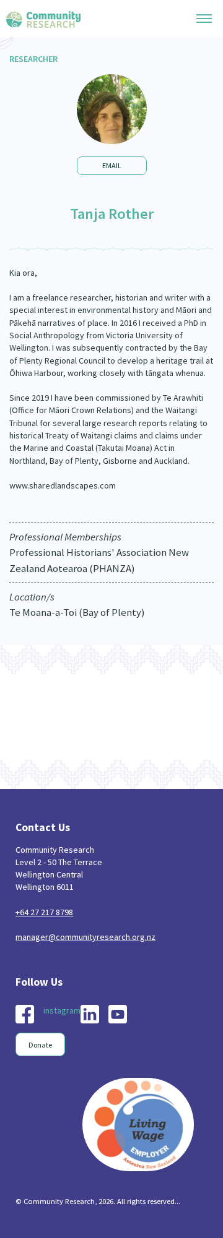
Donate (40, 1044)
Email (111, 165)
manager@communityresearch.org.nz (85, 936)
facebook (24, 1014)
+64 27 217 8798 (44, 912)
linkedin (90, 1014)
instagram (62, 1010)
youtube (117, 1014)
